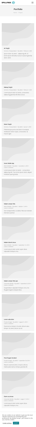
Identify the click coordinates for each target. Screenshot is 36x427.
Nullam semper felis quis (11, 281)
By (20, 51)
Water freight (8, 124)
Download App (16, 149)
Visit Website (16, 344)
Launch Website (16, 267)
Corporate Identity (8, 283)
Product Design (8, 322)
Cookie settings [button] (7, 423)
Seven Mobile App (9, 163)
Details (18, 34)
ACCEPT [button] (16, 423)
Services (6, 51)
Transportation (13, 51)
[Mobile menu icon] (32, 2)
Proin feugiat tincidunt (10, 358)
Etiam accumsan (8, 396)
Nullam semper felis (9, 204)
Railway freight (8, 87)
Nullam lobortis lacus (10, 242)
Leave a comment (8, 167)
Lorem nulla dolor (9, 319)
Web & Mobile (7, 166)
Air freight (7, 48)
